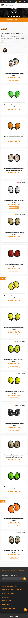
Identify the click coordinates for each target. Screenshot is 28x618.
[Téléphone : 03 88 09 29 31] (13, 1)
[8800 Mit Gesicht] (14, 540)
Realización (12, 616)
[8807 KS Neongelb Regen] (14, 381)
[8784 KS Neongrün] (14, 476)
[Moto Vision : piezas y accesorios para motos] (4, 2)
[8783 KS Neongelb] (14, 349)
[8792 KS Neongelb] (14, 317)
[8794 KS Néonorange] (14, 126)
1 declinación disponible (14, 80)
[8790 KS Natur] (14, 221)
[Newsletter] (24, 578)
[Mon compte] (16, 2)
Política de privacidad (11, 615)
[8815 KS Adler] (14, 62)
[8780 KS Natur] (14, 444)
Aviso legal (4, 615)
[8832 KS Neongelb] (14, 285)
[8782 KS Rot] (14, 253)
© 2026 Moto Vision (21, 615)
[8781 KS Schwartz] (14, 412)
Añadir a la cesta (14, 175)
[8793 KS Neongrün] (14, 94)
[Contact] (10, 2)
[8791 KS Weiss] (14, 190)
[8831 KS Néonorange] (14, 508)
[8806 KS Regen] (14, 158)
